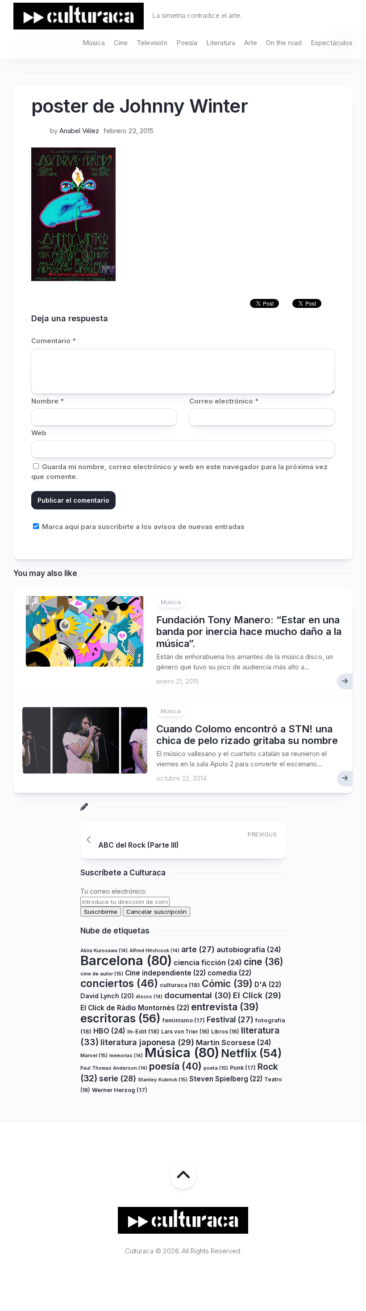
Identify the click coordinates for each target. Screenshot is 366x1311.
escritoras (120, 1018)
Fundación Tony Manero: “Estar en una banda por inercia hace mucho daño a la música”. (248, 631)
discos (149, 997)
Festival (230, 1019)
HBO (109, 1030)
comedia (229, 973)
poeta (216, 1068)
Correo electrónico (223, 401)
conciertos (119, 983)
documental (197, 995)
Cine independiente (165, 973)
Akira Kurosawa (104, 951)
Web (38, 433)
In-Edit (143, 1031)
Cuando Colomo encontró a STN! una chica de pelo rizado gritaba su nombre (247, 734)
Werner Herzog (119, 1090)
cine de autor (101, 974)
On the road (284, 42)
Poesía (186, 42)
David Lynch (107, 996)
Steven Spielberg (225, 1079)
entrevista (225, 1007)
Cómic (227, 983)
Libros (225, 1031)
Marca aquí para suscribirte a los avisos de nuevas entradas (142, 526)
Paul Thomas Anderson (113, 1068)
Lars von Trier (185, 1031)
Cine (121, 42)
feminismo (183, 1020)
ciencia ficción (208, 962)
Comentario (53, 340)
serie (117, 1078)
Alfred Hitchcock (154, 951)
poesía (175, 1066)
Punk (243, 1067)
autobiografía (248, 949)
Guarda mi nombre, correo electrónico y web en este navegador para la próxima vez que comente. (179, 471)
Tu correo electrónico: (113, 891)
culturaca (180, 984)
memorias (126, 1056)
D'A (267, 984)
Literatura (220, 42)
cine (263, 961)
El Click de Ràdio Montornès (134, 1008)
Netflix (251, 1053)
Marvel (94, 1055)
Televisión (152, 42)
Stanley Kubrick (162, 1079)
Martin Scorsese (233, 1042)
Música (94, 42)
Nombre (47, 401)
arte (198, 949)
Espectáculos (332, 42)
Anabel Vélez (79, 130)
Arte (250, 42)
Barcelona (126, 960)
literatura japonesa (147, 1042)
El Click (257, 995)
